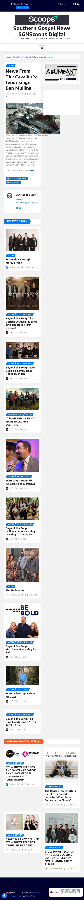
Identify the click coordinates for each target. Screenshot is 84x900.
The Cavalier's (14, 182)
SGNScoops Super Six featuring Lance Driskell (21, 482)
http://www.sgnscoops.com (27, 202)
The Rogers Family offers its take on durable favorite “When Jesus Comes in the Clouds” (60, 795)
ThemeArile (30, 896)
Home (8, 57)
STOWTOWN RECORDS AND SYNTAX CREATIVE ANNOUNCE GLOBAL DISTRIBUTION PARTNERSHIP (21, 773)
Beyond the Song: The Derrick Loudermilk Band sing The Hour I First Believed (21, 323)
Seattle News (17, 896)
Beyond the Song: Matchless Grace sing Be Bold (21, 649)
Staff (11, 332)
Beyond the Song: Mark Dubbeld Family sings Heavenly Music (20, 370)
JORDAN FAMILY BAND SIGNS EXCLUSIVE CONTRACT (20, 421)
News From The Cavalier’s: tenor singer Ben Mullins (33, 57)
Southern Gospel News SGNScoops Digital (42, 31)
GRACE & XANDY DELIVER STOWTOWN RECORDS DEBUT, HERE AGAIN (22, 842)
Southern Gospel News (17, 178)
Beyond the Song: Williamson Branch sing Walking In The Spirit (20, 531)
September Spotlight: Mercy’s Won (19, 261)
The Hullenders (15, 590)
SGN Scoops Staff (16, 94)
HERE (32, 170)
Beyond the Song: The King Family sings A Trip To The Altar (21, 721)
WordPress (35, 893)
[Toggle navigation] (42, 47)
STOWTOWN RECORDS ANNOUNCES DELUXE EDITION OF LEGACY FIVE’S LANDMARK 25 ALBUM (59, 858)
